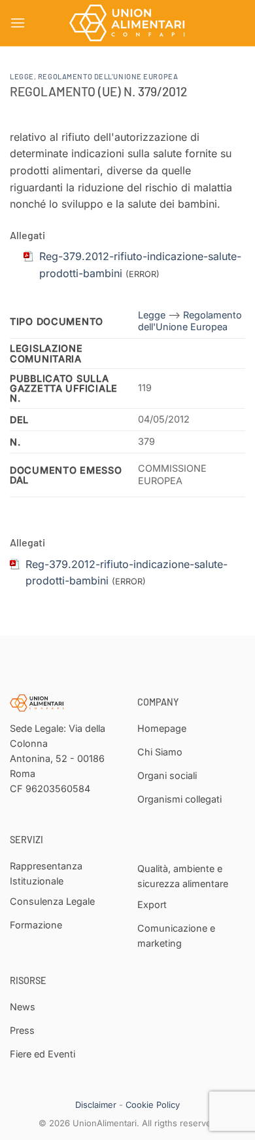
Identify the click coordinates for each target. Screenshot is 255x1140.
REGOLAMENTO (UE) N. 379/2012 (98, 91)
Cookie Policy (153, 1104)
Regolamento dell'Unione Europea (108, 76)
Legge (22, 76)
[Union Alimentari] (127, 23)
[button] (18, 23)
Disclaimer (95, 1104)
